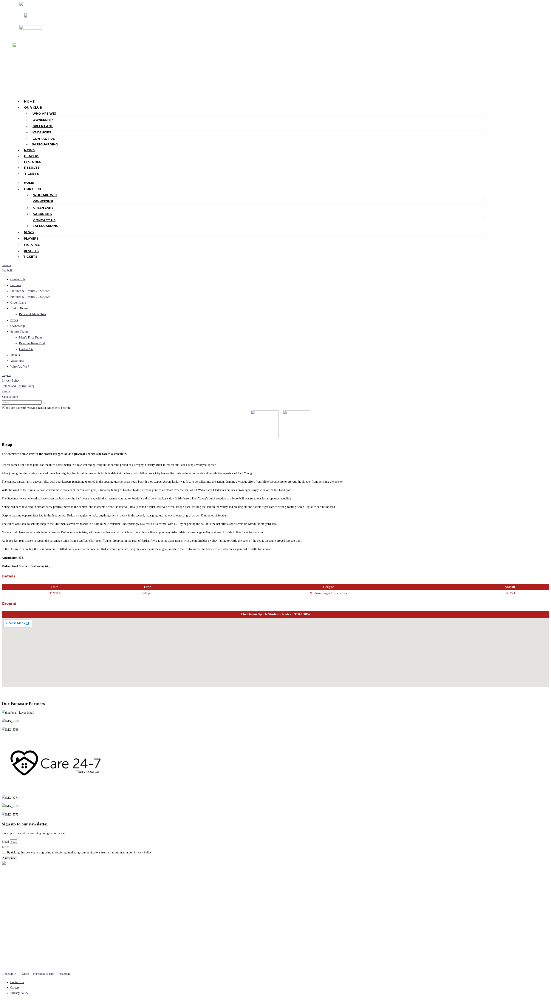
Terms (5, 847)
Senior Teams (19, 331)
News (29, 150)
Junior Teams (19, 308)
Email (6, 841)
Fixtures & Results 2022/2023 (30, 291)
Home (29, 101)
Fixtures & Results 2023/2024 (30, 296)
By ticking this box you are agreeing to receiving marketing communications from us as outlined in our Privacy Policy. (79, 852)
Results (32, 167)
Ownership (43, 120)
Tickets (31, 174)
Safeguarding (45, 144)
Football (7, 270)
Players (31, 156)
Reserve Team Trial (32, 343)
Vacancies (42, 132)
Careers (6, 265)
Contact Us (44, 139)
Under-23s (26, 349)
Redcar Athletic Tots (32, 314)
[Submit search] (43, 403)
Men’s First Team (30, 337)
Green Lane (43, 126)
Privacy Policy (11, 380)
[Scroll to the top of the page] (3, 1001)
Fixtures (32, 162)
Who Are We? (45, 113)
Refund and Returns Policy (18, 386)
